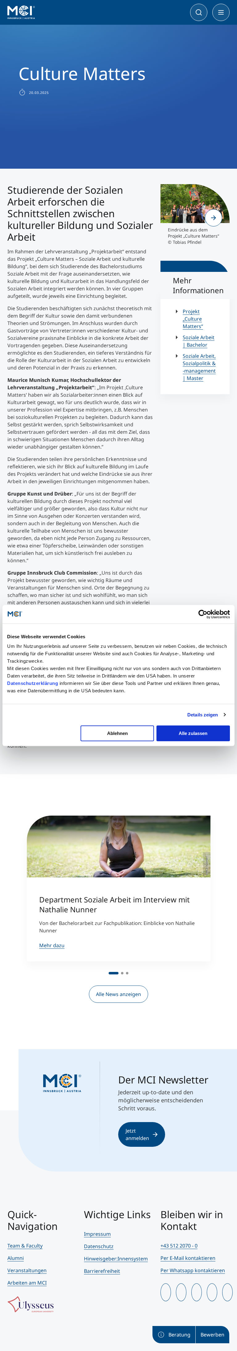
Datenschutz (99, 1246)
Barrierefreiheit (102, 1271)
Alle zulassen (193, 733)
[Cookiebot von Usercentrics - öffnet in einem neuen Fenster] (203, 614)
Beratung (179, 1334)
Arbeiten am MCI (27, 1282)
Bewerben (212, 1334)
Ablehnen (117, 733)
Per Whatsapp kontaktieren (192, 1270)
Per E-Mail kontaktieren (187, 1258)
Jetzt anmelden (137, 1134)
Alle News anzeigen (118, 994)
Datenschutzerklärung (32, 683)
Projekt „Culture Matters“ (193, 319)
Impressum (97, 1234)
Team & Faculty (25, 1245)
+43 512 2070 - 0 (179, 1245)
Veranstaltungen (27, 1270)
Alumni (15, 1258)
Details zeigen (202, 714)
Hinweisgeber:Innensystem (116, 1258)
